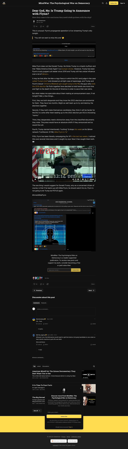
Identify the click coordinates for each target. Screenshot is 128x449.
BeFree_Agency (40, 335)
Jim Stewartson (40, 20)
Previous (39, 290)
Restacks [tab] (43, 303)
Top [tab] (34, 366)
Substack (55, 445)
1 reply (40, 349)
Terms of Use (72, 420)
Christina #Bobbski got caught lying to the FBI (62, 84)
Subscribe (113, 3)
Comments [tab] (36, 303)
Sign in (122, 3)
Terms (68, 436)
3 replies (40, 329)
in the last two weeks (79, 136)
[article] (64, 375)
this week (78, 129)
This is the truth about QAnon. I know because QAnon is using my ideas (53, 376)
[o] (88, 375)
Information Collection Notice (63, 422)
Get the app (72, 441)
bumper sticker (67, 69)
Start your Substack (59, 441)
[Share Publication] (106, 3)
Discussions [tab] (45, 366)
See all (36, 411)
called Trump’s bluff (40, 81)
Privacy (63, 436)
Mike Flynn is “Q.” (61, 132)
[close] (80, 388)
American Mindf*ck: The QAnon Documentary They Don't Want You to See (53, 372)
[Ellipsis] (94, 319)
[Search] (102, 3)
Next (90, 290)
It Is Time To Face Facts (42, 385)
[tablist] (39, 303)
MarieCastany (40, 319)
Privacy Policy (77, 422)
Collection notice (76, 436)
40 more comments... (38, 357)
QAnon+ (45, 74)
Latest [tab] (39, 366)
